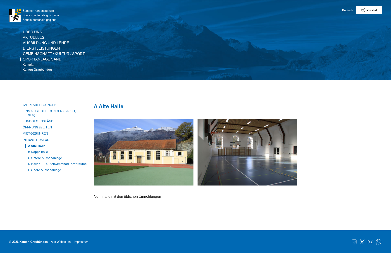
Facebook (354, 242)
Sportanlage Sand (42, 59)
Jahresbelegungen (40, 105)
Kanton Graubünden (37, 69)
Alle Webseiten (61, 241)
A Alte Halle (36, 146)
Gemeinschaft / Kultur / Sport (54, 54)
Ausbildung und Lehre (46, 43)
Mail (370, 242)
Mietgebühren (35, 133)
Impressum (81, 241)
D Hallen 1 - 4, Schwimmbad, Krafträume (57, 164)
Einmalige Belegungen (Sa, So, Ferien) (49, 113)
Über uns (32, 32)
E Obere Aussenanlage (44, 170)
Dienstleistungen (41, 48)
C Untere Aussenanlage (45, 158)
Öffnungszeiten (37, 127)
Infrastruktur (36, 140)
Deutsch (347, 10)
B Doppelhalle (38, 152)
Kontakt (28, 64)
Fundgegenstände (39, 121)
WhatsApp (378, 242)
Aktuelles (33, 37)
